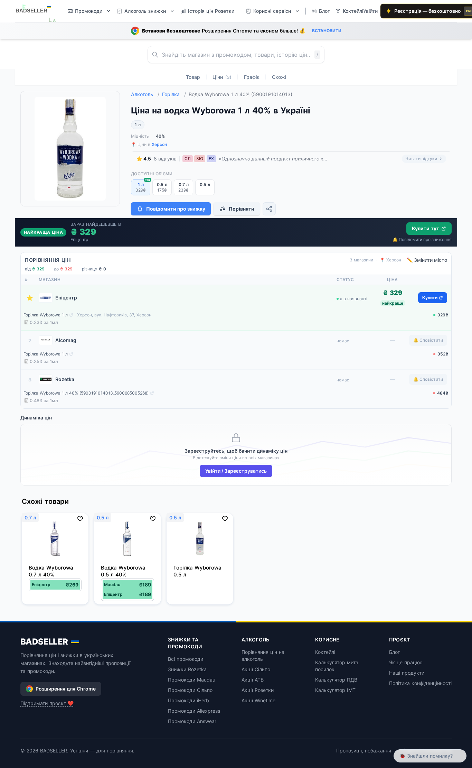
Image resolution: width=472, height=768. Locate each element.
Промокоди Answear (192, 721)
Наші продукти (406, 673)
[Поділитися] (269, 208)
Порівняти (241, 209)
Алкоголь (145, 94)
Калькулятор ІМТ (335, 690)
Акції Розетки (258, 690)
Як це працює (406, 662)
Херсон (159, 144)
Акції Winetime (258, 700)
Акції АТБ (253, 680)
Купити (429, 297)
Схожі (279, 77)
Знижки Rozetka (187, 669)
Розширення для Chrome (66, 689)
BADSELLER (44, 642)
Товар (193, 77)
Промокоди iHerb (188, 700)
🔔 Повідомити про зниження (422, 239)
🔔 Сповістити (428, 340)
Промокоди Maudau (191, 680)
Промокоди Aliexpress (194, 711)
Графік (251, 77)
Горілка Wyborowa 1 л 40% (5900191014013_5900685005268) (86, 393)
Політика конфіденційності (420, 683)
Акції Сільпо (256, 669)
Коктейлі (325, 652)
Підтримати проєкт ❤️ (47, 703)
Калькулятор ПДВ (336, 680)
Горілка (174, 94)
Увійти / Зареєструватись (236, 471)
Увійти (370, 11)
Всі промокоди (185, 659)
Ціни (222, 77)
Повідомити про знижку (175, 209)
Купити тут (425, 228)
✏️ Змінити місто (427, 260)
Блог (394, 652)
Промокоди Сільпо (190, 690)
